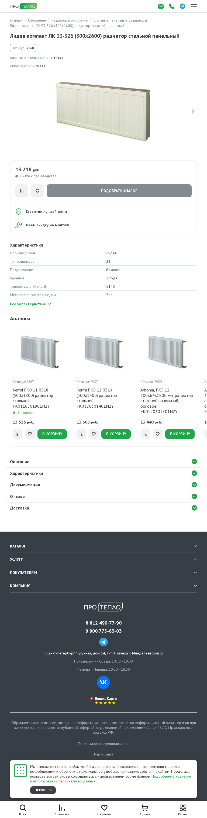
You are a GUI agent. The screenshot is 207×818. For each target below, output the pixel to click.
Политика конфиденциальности (103, 743)
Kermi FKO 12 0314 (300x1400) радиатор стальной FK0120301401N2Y (97, 398)
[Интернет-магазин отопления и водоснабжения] (24, 6)
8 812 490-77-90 (104, 623)
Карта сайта (103, 754)
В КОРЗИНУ (52, 433)
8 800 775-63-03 (103, 631)
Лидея (40, 66)
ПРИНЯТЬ (42, 790)
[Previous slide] (14, 111)
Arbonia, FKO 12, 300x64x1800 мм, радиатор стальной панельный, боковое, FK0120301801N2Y (166, 400)
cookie (62, 766)
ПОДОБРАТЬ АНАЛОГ (119, 190)
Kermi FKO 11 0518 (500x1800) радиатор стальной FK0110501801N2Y (33, 398)
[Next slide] (193, 111)
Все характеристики (28, 303)
